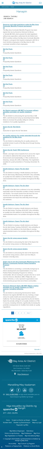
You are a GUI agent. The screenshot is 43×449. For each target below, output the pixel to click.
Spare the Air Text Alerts (11, 127)
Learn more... (21, 337)
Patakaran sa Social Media (32, 446)
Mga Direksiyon (23, 374)
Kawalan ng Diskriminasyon (22, 422)
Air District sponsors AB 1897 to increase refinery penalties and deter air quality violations (20, 111)
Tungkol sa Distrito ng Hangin (21, 420)
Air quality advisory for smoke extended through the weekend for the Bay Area (21, 136)
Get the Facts (7, 49)
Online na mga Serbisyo (12, 433)
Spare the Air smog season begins (15, 238)
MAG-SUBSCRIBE (12, 394)
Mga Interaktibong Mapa (32, 436)
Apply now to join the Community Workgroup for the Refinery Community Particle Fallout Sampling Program (21, 263)
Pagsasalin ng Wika (22, 425)
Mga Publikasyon (26, 433)
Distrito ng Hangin (5, 7)
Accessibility (12, 444)
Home (8, 420)
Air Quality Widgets (21, 343)
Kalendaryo (29, 431)
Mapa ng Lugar (37, 422)
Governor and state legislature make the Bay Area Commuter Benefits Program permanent (21, 25)
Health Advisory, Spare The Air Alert (16, 169)
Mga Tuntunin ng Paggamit (26, 444)
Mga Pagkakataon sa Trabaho (14, 436)
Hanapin (12, 7)
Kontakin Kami (7, 422)
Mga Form (37, 433)
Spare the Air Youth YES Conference (16, 150)
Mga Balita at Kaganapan (17, 431)
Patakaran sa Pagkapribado (13, 446)
